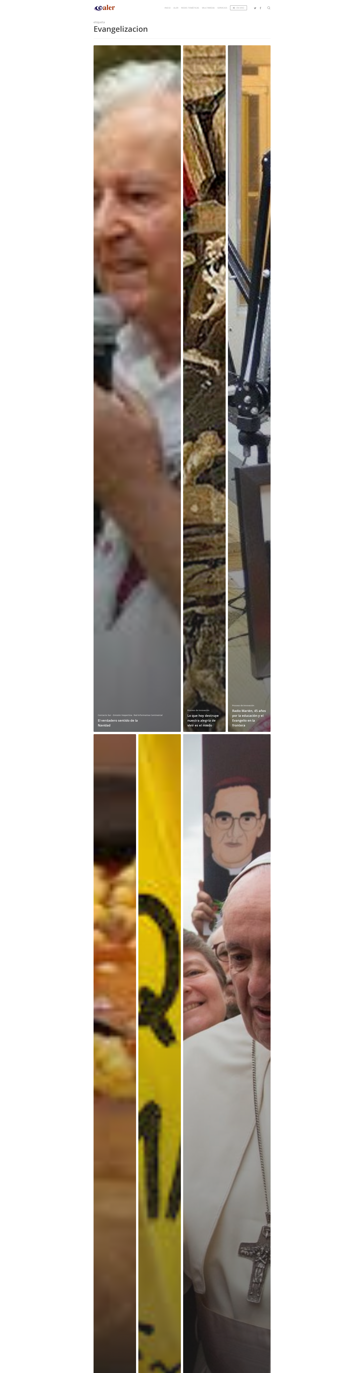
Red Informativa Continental (148, 715)
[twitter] (255, 7)
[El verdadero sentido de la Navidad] (137, 388)
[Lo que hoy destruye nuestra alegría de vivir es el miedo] (204, 388)
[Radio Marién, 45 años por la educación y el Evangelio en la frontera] (249, 388)
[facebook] (260, 7)
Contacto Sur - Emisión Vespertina (115, 715)
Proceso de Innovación (198, 710)
